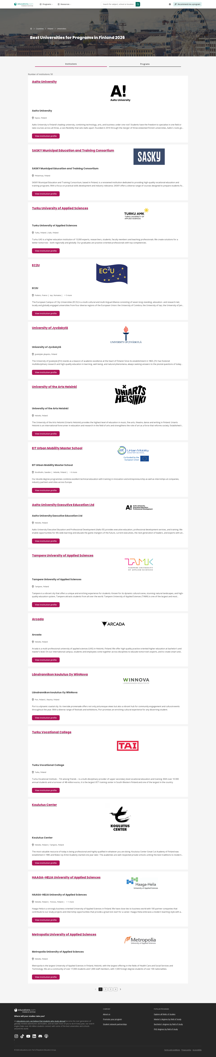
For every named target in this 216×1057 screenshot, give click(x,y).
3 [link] (110, 989)
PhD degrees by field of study (166, 1029)
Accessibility (197, 1050)
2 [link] (105, 989)
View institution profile (46, 136)
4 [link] (115, 989)
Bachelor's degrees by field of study (168, 1024)
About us (106, 1014)
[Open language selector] (170, 4)
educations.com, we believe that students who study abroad (40, 1021)
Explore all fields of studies (164, 1014)
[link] (61, 28)
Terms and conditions (172, 1050)
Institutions (71, 64)
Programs (47, 4)
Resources (65, 4)
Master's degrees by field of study (167, 1019)
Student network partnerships (115, 1024)
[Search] (138, 4)
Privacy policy (186, 1050)
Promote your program (112, 1019)
